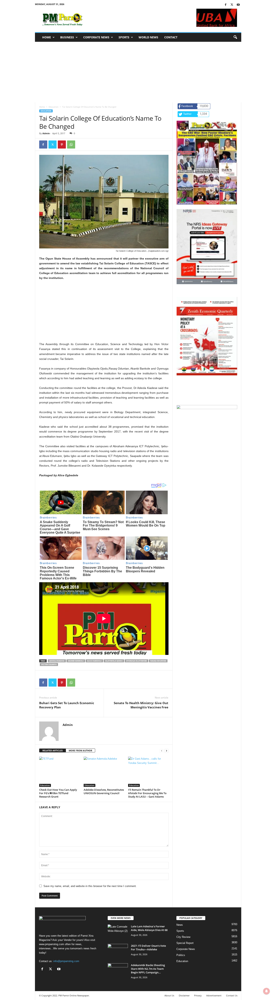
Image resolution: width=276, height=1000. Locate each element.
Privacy (198, 995)
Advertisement (213, 995)
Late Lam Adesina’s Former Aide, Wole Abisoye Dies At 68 (149, 928)
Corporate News (96, 37)
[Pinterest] (62, 144)
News (179, 924)
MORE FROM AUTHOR (80, 750)
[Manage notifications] (266, 991)
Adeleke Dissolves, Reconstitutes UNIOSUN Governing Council (104, 791)
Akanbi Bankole (76, 661)
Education (53, 106)
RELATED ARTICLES (52, 750)
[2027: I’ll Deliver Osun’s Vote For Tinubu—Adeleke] (118, 951)
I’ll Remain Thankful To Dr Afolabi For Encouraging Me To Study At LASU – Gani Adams (147, 793)
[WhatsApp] (71, 144)
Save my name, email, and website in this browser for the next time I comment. (90, 886)
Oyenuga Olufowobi (136, 661)
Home (46, 37)
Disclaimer (184, 995)
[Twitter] (232, 5)
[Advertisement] (138, 72)
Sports (124, 37)
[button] (235, 37)
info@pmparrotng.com (66, 961)
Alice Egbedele (94, 661)
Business (67, 37)
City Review (183, 936)
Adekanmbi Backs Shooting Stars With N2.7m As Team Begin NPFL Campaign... (148, 968)
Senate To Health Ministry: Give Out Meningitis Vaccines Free (141, 705)
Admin (46, 133)
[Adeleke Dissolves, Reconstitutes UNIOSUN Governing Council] (104, 772)
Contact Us (231, 995)
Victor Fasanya (49, 664)
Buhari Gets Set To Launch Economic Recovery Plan (66, 705)
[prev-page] (162, 751)
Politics (180, 955)
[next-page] (166, 751)
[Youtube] (238, 5)
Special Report (185, 943)
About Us (169, 995)
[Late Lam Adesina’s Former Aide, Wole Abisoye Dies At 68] (118, 932)
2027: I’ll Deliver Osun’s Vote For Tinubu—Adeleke (148, 947)
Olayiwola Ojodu (114, 661)
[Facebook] (225, 5)
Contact (170, 37)
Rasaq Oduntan (158, 661)
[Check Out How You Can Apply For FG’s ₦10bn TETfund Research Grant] (59, 772)
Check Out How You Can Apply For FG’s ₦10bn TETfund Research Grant (58, 793)
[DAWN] (207, 435)
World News (148, 37)
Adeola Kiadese (56, 661)
